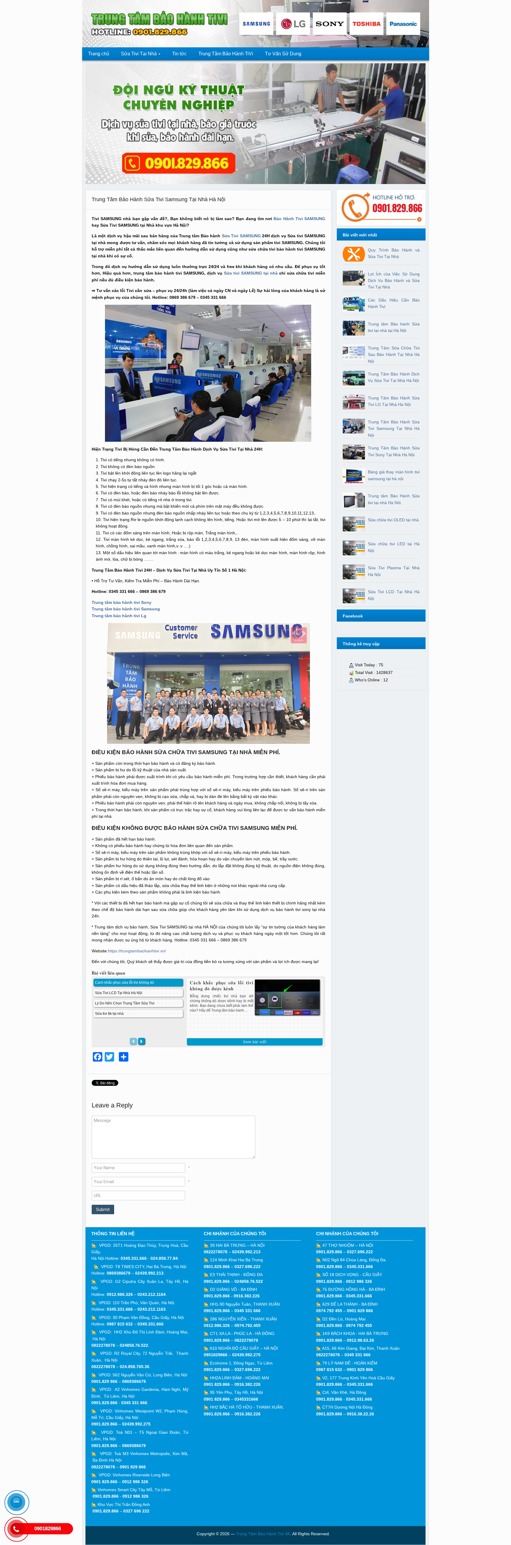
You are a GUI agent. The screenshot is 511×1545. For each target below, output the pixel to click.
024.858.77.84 (164, 1258)
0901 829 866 (133, 1467)
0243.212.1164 (152, 1294)
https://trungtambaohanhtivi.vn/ (137, 951)
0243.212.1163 (152, 1309)
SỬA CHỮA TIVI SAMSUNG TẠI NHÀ (203, 752)
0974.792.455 (248, 1325)
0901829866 (215, 1354)
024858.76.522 (134, 1345)
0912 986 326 (135, 1481)
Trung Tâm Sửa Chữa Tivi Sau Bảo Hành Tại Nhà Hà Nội (394, 355)
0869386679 (118, 1273)
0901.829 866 (104, 1381)
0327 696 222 (136, 1511)
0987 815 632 (120, 1324)
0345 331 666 (134, 1402)
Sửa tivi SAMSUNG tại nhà (251, 273)
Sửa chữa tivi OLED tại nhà (393, 519)
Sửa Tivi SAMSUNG (241, 235)
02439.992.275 (136, 1424)
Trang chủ (98, 53)
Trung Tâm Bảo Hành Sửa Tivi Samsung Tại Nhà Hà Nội (158, 199)
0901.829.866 (104, 1402)
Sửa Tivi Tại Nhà (136, 55)
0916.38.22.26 (360, 1414)
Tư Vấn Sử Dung (283, 53)
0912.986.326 (120, 1294)
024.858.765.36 (134, 1366)
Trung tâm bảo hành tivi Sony (121, 602)
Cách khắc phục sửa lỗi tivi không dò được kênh (221, 985)
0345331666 (246, 1399)
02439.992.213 (149, 1273)
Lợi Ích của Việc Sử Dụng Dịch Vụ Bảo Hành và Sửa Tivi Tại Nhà (394, 281)
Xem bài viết (254, 1042)
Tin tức (179, 53)
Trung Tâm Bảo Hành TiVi (225, 53)
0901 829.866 (104, 1481)
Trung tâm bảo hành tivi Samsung (126, 609)
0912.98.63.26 (360, 1340)
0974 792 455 (329, 1310)
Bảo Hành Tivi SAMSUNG (299, 218)
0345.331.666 (134, 1258)
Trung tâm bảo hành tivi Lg (119, 615)
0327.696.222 (248, 1266)
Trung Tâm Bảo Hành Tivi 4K (263, 1533)
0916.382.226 (247, 1296)
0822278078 (103, 1345)
